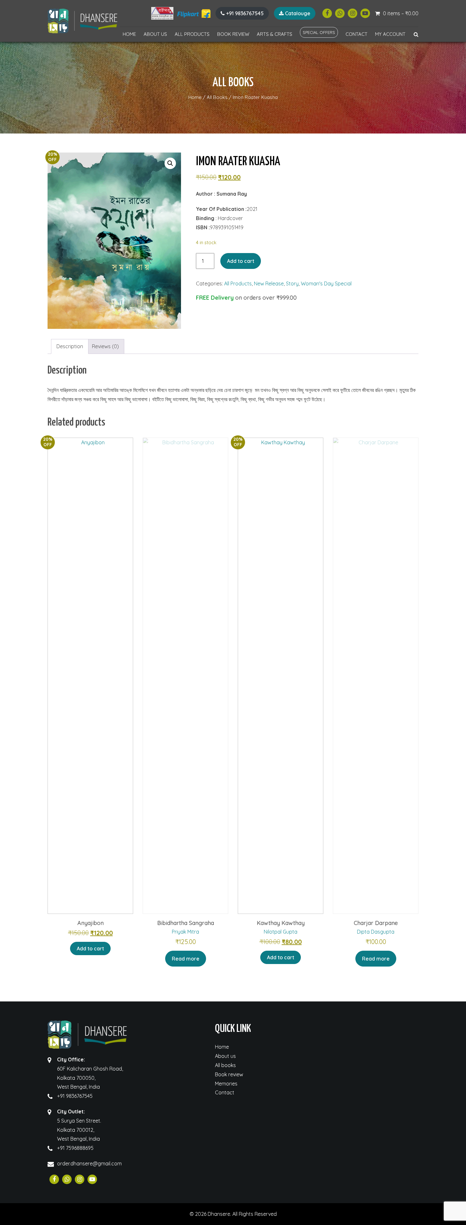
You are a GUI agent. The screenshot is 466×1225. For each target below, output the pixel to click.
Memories (226, 1083)
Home (129, 34)
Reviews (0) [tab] (105, 346)
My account (390, 34)
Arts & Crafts (274, 34)
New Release (269, 283)
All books (225, 1065)
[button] (170, 163)
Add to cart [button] (90, 948)
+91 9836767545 (244, 13)
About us (155, 34)
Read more (185, 958)
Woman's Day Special (326, 283)
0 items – (400, 13)
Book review (233, 34)
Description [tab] (69, 346)
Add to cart (240, 261)
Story (292, 283)
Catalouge (297, 13)
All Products (192, 34)
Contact (356, 34)
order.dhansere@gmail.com (89, 1163)
